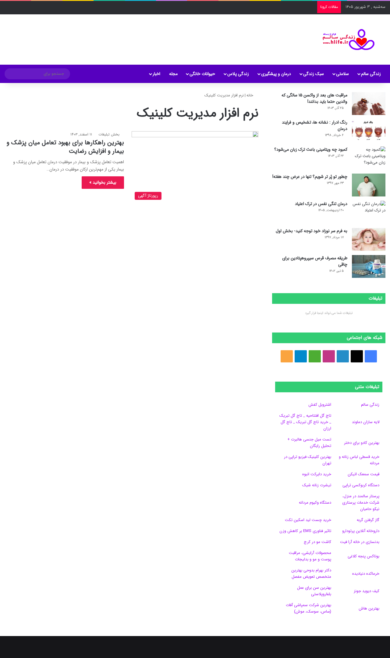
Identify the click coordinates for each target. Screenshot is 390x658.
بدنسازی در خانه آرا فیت (359, 542)
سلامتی (342, 73)
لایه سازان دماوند (365, 422)
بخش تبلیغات (108, 134)
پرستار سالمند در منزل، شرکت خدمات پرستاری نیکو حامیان (360, 502)
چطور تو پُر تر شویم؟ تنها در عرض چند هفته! (309, 176)
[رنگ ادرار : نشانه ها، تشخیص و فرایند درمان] (368, 130)
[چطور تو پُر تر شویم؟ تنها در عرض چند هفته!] (368, 185)
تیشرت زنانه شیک (316, 485)
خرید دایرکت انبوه (316, 474)
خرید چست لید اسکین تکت (308, 520)
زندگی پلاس (238, 73)
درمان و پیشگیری (276, 73)
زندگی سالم (371, 73)
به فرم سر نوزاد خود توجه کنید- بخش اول (311, 231)
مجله (173, 73)
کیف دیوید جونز (366, 591)
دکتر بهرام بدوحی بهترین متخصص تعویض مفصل (311, 573)
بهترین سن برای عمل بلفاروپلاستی (314, 590)
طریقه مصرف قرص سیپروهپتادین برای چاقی (314, 261)
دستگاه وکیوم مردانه (315, 502)
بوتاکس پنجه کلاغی (363, 556)
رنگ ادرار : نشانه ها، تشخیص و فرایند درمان (314, 125)
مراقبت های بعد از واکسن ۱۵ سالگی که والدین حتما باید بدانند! (314, 98)
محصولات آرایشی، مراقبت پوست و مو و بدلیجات (310, 556)
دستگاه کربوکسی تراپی (360, 485)
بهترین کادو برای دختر (361, 443)
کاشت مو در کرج (317, 542)
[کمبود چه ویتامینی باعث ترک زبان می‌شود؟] (368, 157)
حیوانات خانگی (202, 73)
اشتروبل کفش (319, 404)
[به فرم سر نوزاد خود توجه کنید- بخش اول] (368, 239)
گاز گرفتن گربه (368, 520)
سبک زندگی (313, 73)
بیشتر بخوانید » (102, 182)
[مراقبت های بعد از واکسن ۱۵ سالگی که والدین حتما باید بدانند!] (368, 103)
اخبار (156, 73)
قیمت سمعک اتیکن (363, 474)
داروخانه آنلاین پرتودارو (360, 531)
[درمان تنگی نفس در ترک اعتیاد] (368, 212)
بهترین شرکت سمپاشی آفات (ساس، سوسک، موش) (308, 608)
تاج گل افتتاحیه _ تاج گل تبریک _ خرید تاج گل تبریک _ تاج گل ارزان (305, 422)
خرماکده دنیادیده (365, 573)
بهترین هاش (369, 608)
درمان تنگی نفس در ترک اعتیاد (321, 203)
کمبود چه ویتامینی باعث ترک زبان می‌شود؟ (310, 149)
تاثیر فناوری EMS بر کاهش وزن (305, 531)
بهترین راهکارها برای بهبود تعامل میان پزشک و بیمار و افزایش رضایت (65, 147)
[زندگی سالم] (344, 39)
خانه (250, 95)
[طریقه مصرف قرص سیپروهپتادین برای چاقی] (368, 266)
